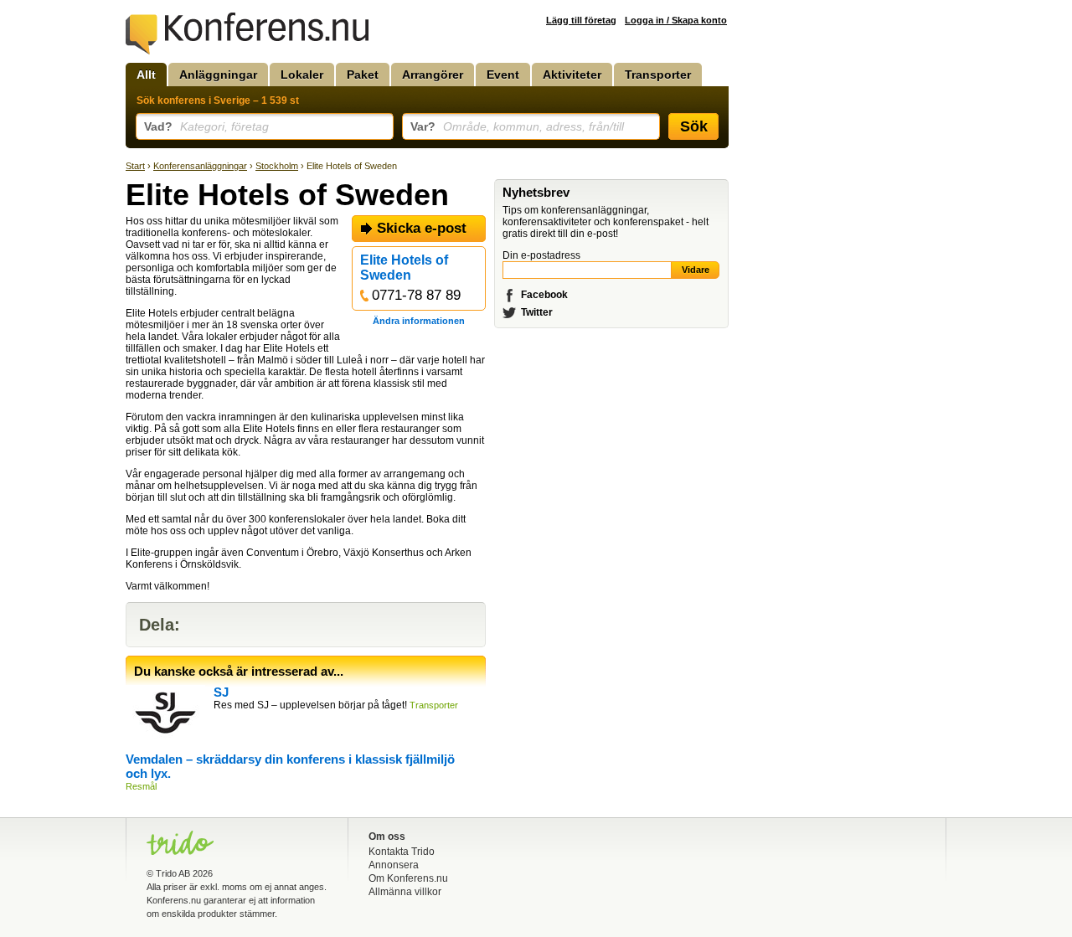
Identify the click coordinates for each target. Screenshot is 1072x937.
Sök (694, 126)
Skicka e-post (421, 228)
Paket (363, 74)
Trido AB (173, 873)
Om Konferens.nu (408, 878)
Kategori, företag (206, 126)
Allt (146, 74)
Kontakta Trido (401, 851)
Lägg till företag (581, 20)
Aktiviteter (572, 74)
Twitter (537, 312)
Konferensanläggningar (200, 166)
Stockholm (276, 166)
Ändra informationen (419, 321)
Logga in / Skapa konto (676, 20)
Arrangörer (432, 74)
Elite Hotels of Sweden (404, 267)
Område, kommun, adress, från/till (517, 126)
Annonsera (393, 865)
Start (135, 166)
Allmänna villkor (404, 892)
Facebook (544, 295)
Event (503, 74)
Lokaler (302, 74)
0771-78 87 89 (416, 295)
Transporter (658, 74)
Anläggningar (218, 74)
